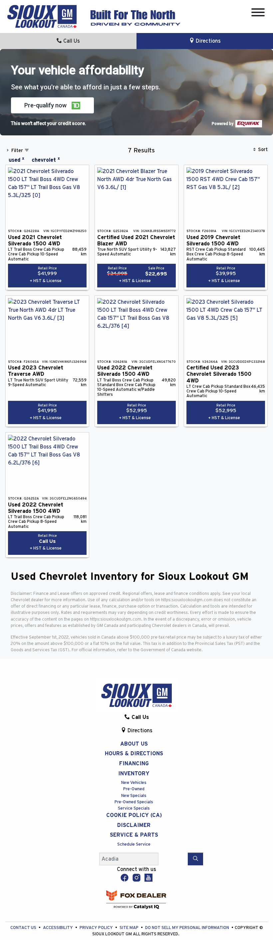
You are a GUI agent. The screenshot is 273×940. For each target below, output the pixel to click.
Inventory (133, 773)
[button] (52, 105)
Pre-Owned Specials (134, 802)
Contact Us (23, 928)
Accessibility (58, 928)
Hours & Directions (134, 753)
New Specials (133, 796)
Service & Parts (134, 835)
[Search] (195, 859)
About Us (134, 744)
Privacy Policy (97, 928)
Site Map (129, 928)
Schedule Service (133, 844)
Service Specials (134, 808)
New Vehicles (133, 783)
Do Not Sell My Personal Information (187, 928)
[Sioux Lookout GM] (42, 16)
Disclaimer (133, 825)
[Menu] (258, 13)
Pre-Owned (133, 789)
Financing (134, 763)
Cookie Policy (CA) (134, 815)
